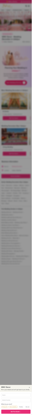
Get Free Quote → (16, 411)
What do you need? (6, 404)
